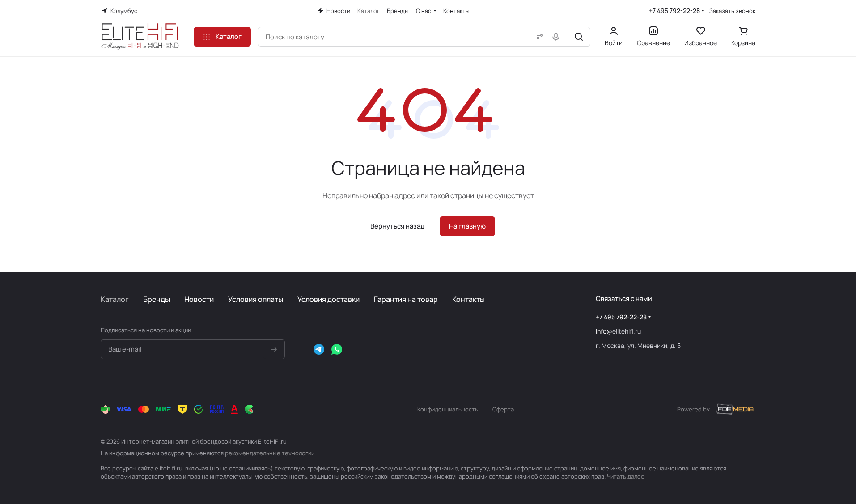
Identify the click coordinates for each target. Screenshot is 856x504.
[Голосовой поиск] (558, 36)
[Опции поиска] (538, 36)
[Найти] (579, 36)
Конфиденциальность (447, 409)
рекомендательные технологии (269, 453)
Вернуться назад (397, 226)
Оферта (503, 409)
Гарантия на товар (406, 299)
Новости (199, 299)
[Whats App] (336, 349)
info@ (604, 331)
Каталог (115, 299)
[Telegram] (319, 349)
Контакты (468, 299)
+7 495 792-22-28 (674, 10)
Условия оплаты (255, 299)
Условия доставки (328, 299)
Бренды (156, 299)
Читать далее (625, 476)
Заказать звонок (732, 11)
